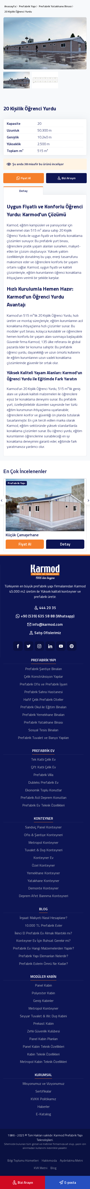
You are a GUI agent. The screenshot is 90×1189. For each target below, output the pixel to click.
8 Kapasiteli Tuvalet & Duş (28, 534)
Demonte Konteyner (43, 888)
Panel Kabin (43, 985)
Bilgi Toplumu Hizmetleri (23, 1160)
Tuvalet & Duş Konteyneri (43, 850)
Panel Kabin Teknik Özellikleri (43, 1046)
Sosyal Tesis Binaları (43, 730)
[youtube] (61, 646)
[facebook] (17, 646)
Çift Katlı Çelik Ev (43, 767)
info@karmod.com (47, 624)
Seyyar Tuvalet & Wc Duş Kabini (43, 1016)
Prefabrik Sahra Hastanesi (43, 691)
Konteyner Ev (43, 857)
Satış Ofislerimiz (47, 633)
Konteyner (43, 818)
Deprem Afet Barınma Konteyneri (43, 895)
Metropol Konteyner (43, 842)
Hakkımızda (49, 1160)
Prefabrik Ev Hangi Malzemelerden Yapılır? (43, 948)
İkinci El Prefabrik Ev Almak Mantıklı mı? (43, 933)
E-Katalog (43, 1114)
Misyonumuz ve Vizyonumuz (43, 1083)
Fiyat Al (25, 544)
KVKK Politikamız (43, 1098)
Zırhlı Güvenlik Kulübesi (43, 1031)
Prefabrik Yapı (43, 660)
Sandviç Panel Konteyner (43, 827)
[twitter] (28, 646)
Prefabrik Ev (43, 750)
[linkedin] (50, 646)
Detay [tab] (23, 190)
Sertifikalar (43, 1091)
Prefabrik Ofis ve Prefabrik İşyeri (43, 684)
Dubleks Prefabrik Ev (43, 782)
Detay (65, 544)
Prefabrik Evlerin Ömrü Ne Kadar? (43, 963)
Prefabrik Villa (43, 774)
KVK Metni (40, 1168)
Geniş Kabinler (43, 1000)
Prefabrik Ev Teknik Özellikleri (43, 805)
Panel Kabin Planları (43, 1038)
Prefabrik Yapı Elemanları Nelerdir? (43, 955)
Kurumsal (43, 1074)
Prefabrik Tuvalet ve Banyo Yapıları (43, 737)
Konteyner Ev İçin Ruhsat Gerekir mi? (43, 940)
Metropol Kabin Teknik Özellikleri (43, 1061)
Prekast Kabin (43, 1023)
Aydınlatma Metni (71, 1160)
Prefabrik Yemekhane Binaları (43, 714)
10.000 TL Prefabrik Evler (43, 925)
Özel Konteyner (43, 865)
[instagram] (39, 646)
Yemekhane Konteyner (43, 873)
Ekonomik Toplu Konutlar (43, 790)
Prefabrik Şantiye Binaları (43, 668)
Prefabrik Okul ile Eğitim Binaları (43, 707)
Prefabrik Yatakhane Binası (43, 722)
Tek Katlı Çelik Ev (43, 759)
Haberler (43, 1106)
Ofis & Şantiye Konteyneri (43, 834)
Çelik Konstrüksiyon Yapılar (43, 676)
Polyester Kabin (43, 993)
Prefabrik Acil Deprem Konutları (43, 797)
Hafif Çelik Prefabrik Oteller (43, 699)
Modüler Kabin (43, 976)
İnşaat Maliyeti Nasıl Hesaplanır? (43, 917)
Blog (43, 909)
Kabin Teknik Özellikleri (43, 1054)
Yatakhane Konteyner (43, 880)
